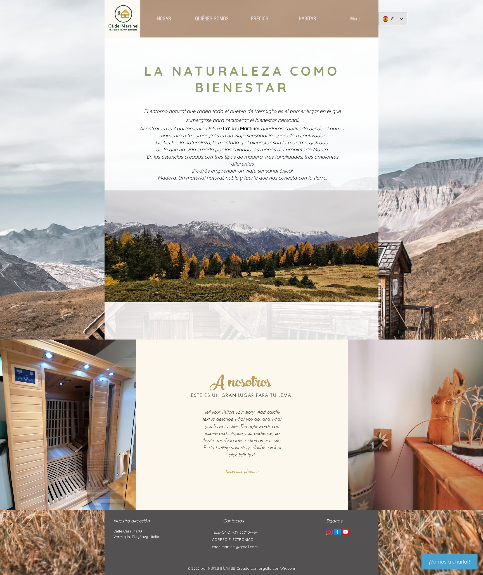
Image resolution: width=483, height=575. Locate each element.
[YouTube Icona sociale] (345, 532)
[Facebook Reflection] (337, 532)
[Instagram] (329, 532)
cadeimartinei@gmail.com (235, 547)
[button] (242, 471)
